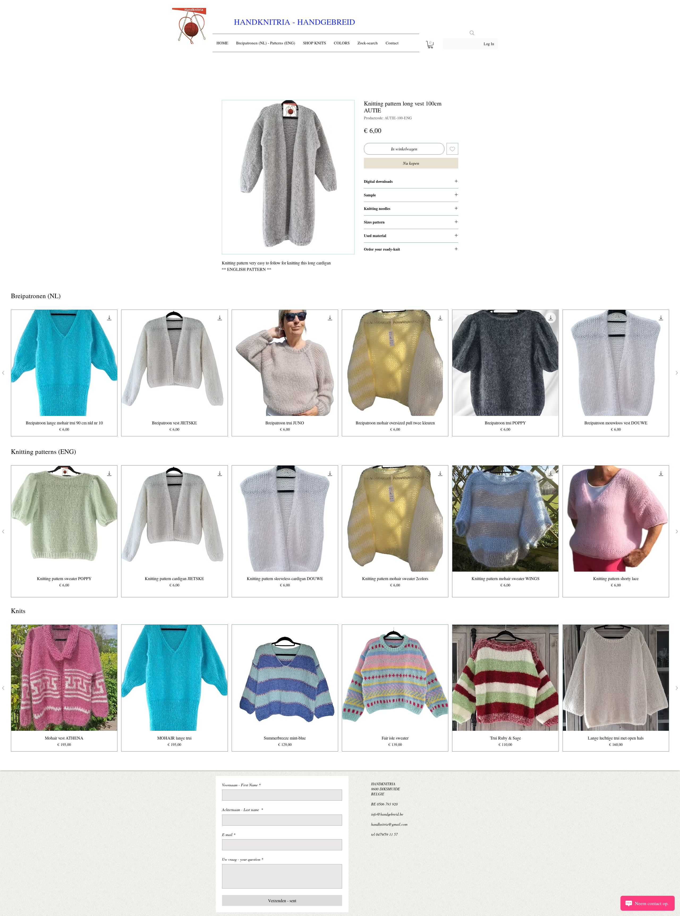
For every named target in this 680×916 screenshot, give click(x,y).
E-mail (228, 835)
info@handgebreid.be (387, 815)
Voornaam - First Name (241, 785)
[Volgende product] (677, 374)
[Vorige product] (3, 374)
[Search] (472, 33)
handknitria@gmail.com (389, 825)
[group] (340, 374)
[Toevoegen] (452, 150)
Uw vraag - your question (242, 860)
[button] (430, 44)
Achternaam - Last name (242, 810)
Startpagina (231, 82)
